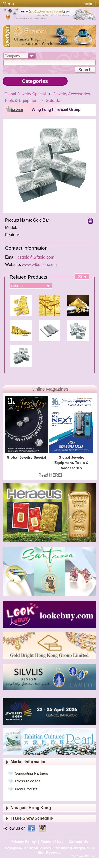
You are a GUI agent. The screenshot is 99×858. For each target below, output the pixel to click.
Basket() (89, 4)
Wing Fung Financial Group (56, 109)
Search (84, 70)
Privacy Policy (23, 841)
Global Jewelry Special (25, 94)
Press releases (27, 781)
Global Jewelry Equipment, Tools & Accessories (71, 462)
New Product (26, 789)
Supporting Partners (31, 773)
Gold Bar (54, 100)
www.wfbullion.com (39, 264)
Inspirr (93, 856)
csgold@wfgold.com (36, 257)
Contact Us (78, 841)
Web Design (78, 856)
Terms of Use (52, 841)
